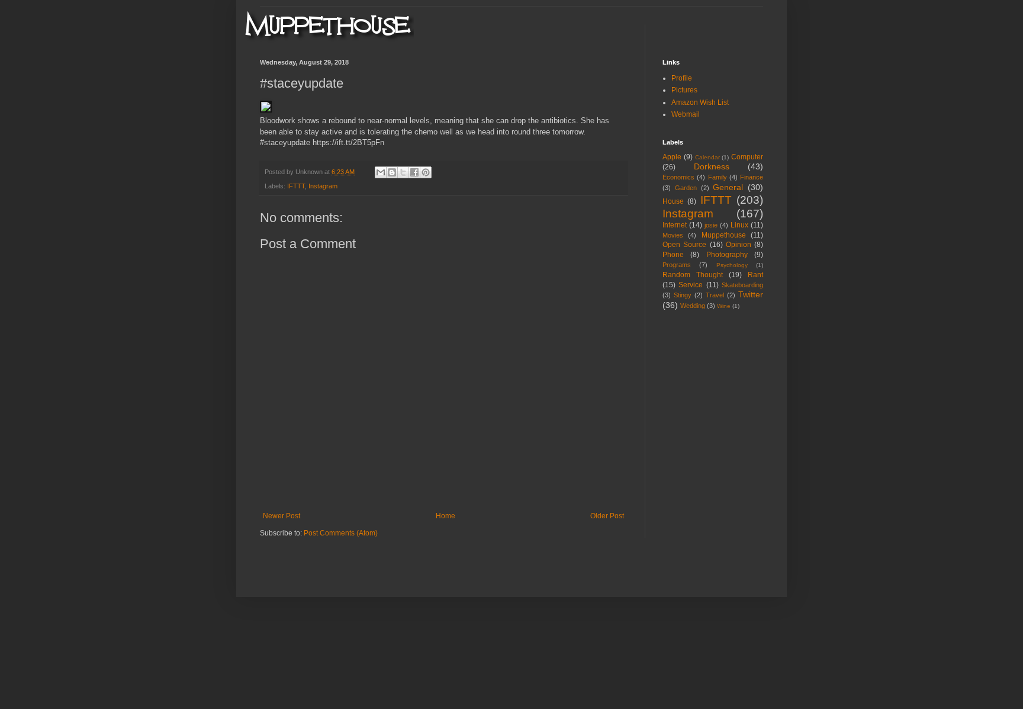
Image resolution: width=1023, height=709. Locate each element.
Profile (681, 78)
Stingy (682, 295)
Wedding (692, 305)
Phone (673, 255)
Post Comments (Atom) (341, 533)
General (728, 187)
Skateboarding (742, 284)
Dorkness (711, 166)
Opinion (738, 244)
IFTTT (296, 186)
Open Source (684, 244)
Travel (715, 295)
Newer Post (281, 516)
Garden (686, 187)
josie (711, 225)
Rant (755, 275)
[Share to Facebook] (414, 172)
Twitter (750, 294)
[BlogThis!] (392, 172)
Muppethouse (724, 235)
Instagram (322, 186)
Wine (724, 306)
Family (717, 177)
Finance (751, 177)
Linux (739, 225)
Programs (676, 264)
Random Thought (692, 275)
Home (445, 516)
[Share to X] (403, 172)
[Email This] (381, 172)
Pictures (684, 90)
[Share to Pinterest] (426, 172)
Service (690, 285)
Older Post (607, 516)
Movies (672, 235)
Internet (674, 225)
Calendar (707, 157)
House (673, 201)
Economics (678, 177)
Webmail (685, 114)
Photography (727, 255)
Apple (671, 157)
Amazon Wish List (700, 102)
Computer (747, 157)
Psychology (732, 265)
